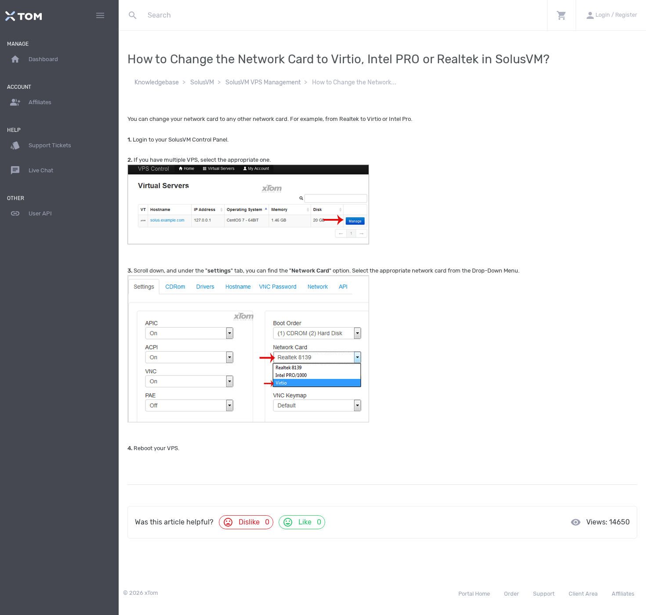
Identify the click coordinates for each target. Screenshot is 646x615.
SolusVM (202, 82)
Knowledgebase (156, 82)
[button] (561, 15)
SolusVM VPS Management (263, 82)
